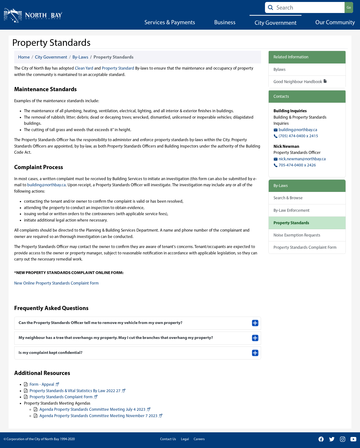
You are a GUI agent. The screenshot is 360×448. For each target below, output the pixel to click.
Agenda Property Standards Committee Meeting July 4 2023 (92, 409)
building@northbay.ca (46, 184)
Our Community (335, 22)
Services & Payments (169, 22)
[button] (57, 384)
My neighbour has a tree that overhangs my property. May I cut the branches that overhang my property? (116, 337)
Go (349, 7)
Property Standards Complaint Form (61, 396)
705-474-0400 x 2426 (297, 164)
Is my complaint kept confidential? (51, 352)
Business (225, 22)
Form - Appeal (42, 384)
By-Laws (80, 57)
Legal (185, 439)
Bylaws (280, 69)
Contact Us (168, 439)
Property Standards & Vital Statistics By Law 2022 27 (75, 390)
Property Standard (118, 68)
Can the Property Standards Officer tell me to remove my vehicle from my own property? (100, 322)
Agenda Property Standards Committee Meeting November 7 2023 (98, 415)
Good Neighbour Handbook (298, 81)
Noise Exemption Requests (297, 235)
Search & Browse (288, 197)
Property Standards (291, 222)
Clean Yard (84, 68)
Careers (199, 439)
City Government (276, 22)
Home (24, 57)
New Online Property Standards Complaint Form (56, 283)
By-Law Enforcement (292, 210)
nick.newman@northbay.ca (302, 158)
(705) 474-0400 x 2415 (298, 135)
